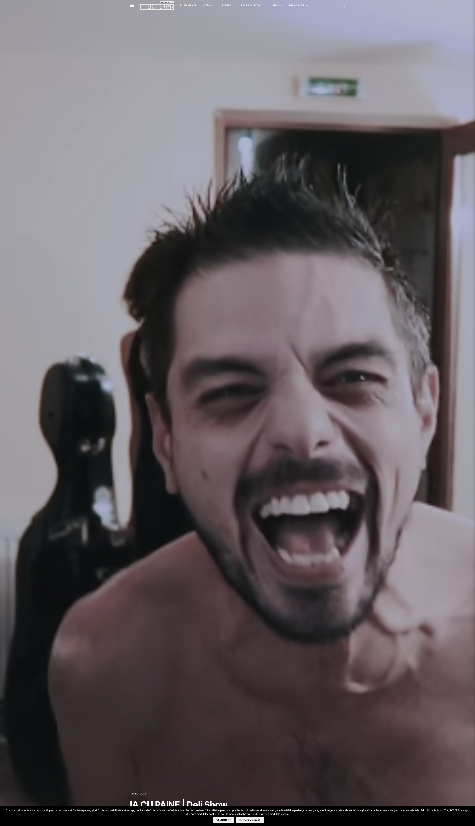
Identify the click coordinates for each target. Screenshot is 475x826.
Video (143, 794)
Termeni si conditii (250, 820)
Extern (226, 5)
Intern (207, 5)
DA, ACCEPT (223, 820)
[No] (470, 816)
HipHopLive (296, 5)
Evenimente (188, 5)
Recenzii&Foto (251, 5)
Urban (275, 5)
